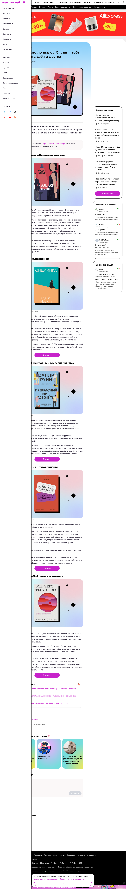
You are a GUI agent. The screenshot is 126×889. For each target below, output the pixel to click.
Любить (53, 2)
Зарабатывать (75, 2)
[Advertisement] (107, 74)
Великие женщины (62, 7)
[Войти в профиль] (123, 2)
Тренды (34, 7)
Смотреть (63, 2)
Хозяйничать (98, 2)
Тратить (86, 2)
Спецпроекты (99, 7)
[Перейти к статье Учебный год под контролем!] (49, 754)
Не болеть (109, 2)
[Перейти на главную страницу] (11, 2)
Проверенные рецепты (82, 7)
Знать (45, 2)
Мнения (42, 7)
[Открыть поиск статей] (119, 2)
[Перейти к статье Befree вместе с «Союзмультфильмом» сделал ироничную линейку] (107, 119)
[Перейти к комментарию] (107, 214)
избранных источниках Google (53, 144)
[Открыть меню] (82, 802)
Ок (63, 884)
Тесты (50, 7)
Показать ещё (107, 194)
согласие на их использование (46, 879)
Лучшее (37, 2)
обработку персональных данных (72, 879)
